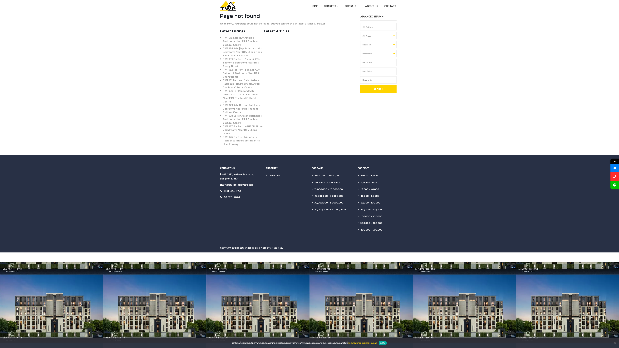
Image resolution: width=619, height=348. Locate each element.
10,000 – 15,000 (369, 175)
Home (314, 6)
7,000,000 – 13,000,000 (327, 182)
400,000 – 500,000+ (372, 230)
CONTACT (390, 6)
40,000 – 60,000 (369, 196)
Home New (274, 175)
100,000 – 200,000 (371, 209)
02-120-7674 (232, 197)
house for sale (286, 257)
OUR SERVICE (351, 257)
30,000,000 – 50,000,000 (328, 202)
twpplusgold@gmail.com (239, 185)
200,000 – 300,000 (371, 216)
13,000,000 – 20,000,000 (328, 189)
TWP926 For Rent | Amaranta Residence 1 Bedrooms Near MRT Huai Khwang (242, 140)
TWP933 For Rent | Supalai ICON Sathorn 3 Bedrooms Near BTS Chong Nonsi (241, 62)
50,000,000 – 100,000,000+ (330, 209)
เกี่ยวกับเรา (394, 257)
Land (299, 257)
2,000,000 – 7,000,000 (327, 175)
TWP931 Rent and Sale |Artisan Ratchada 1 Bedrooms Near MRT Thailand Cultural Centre (241, 83)
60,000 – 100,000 (370, 202)
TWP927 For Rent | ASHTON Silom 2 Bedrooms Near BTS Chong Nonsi (243, 129)
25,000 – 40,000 (369, 189)
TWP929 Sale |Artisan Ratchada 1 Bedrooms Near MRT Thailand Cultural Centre (242, 108)
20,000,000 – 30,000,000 (328, 196)
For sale (350, 6)
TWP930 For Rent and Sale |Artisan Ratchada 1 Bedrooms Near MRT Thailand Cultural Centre (240, 96)
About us (371, 6)
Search (378, 88)
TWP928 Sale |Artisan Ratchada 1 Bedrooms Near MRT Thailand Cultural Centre (242, 119)
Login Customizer (314, 257)
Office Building (333, 257)
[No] (615, 343)
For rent (330, 6)
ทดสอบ (382, 257)
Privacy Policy (367, 257)
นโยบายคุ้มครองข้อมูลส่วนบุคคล (362, 342)
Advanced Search (239, 257)
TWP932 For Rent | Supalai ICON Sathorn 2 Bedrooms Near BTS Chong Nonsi (241, 73)
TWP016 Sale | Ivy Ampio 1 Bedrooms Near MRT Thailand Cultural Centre (241, 41)
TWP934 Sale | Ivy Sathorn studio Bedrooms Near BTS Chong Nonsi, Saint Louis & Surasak (243, 51)
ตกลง (382, 343)
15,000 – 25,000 (369, 182)
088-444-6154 (232, 191)
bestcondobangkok (249, 248)
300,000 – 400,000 (371, 223)
